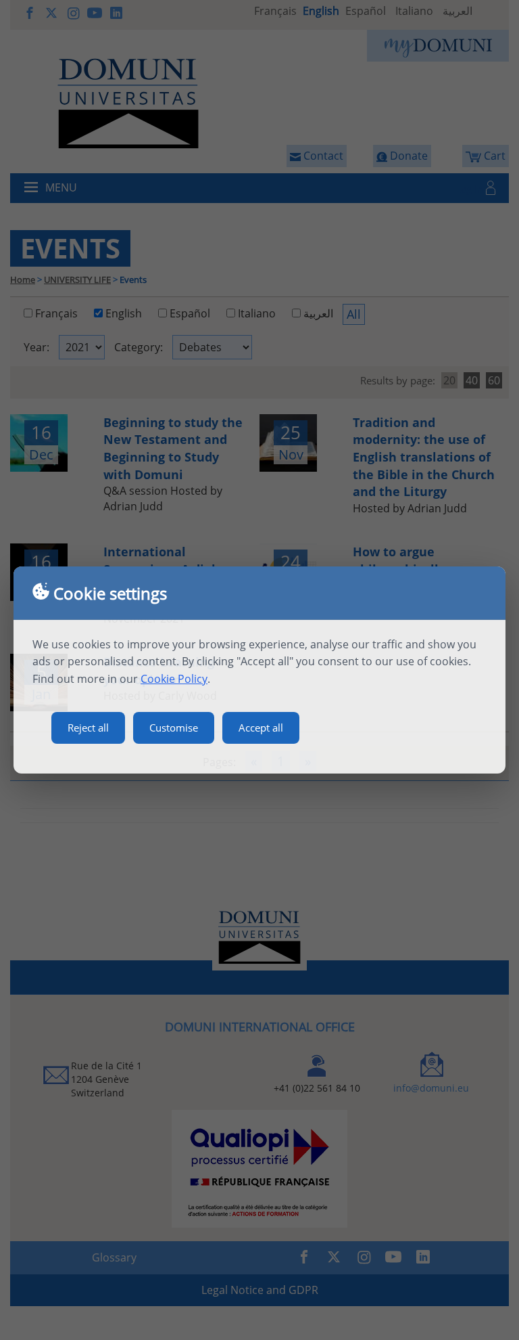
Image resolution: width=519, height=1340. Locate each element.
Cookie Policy (174, 678)
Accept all (261, 727)
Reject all (88, 727)
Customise (173, 727)
